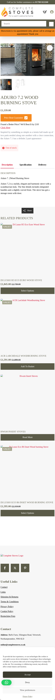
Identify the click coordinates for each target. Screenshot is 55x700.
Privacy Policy (27, 696)
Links (3, 592)
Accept (27, 674)
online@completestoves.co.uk (13, 645)
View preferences (27, 690)
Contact (4, 587)
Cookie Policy (7, 611)
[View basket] (45, 12)
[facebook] (5, 568)
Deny (27, 682)
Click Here (5, 127)
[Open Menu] (51, 24)
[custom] (25, 568)
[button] (50, 48)
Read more (28, 437)
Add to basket (27, 366)
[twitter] (15, 568)
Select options (27, 290)
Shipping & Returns (9, 597)
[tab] (7, 164)
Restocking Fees (8, 616)
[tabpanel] (27, 189)
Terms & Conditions (10, 601)
